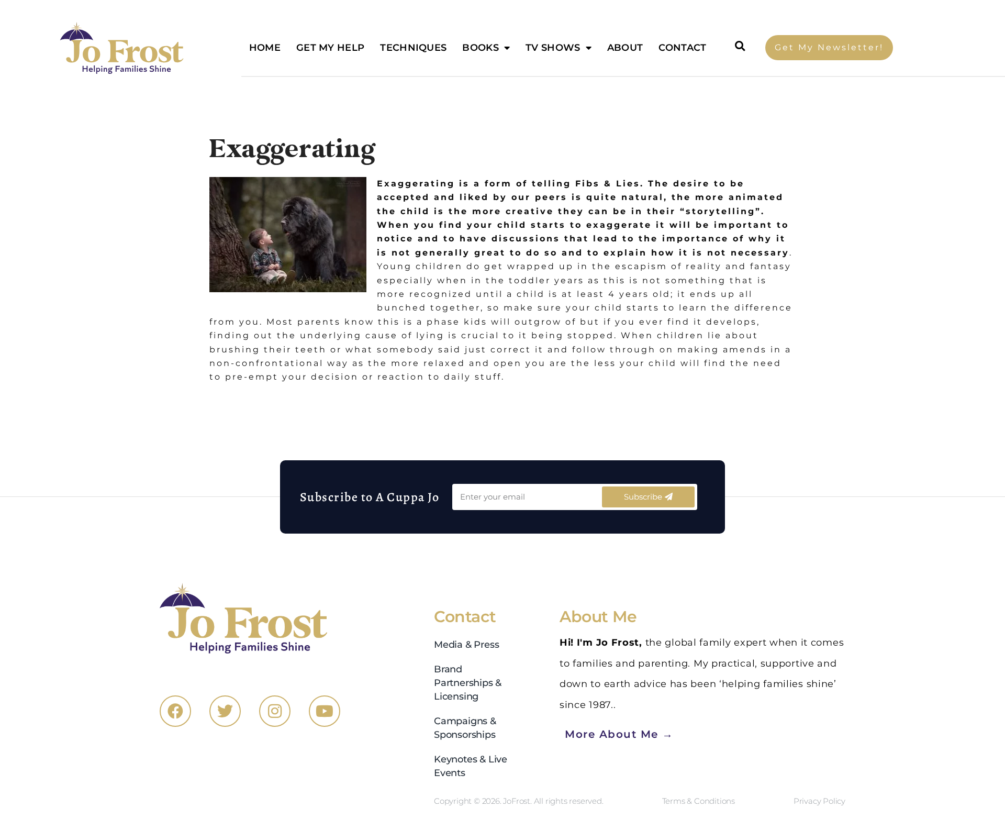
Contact (682, 47)
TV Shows (553, 47)
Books (480, 47)
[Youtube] (324, 711)
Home (265, 47)
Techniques (413, 47)
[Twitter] (225, 711)
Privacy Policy (819, 801)
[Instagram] (275, 711)
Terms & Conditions (698, 801)
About (625, 47)
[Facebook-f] (175, 711)
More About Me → (619, 733)
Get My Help (330, 47)
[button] (740, 46)
